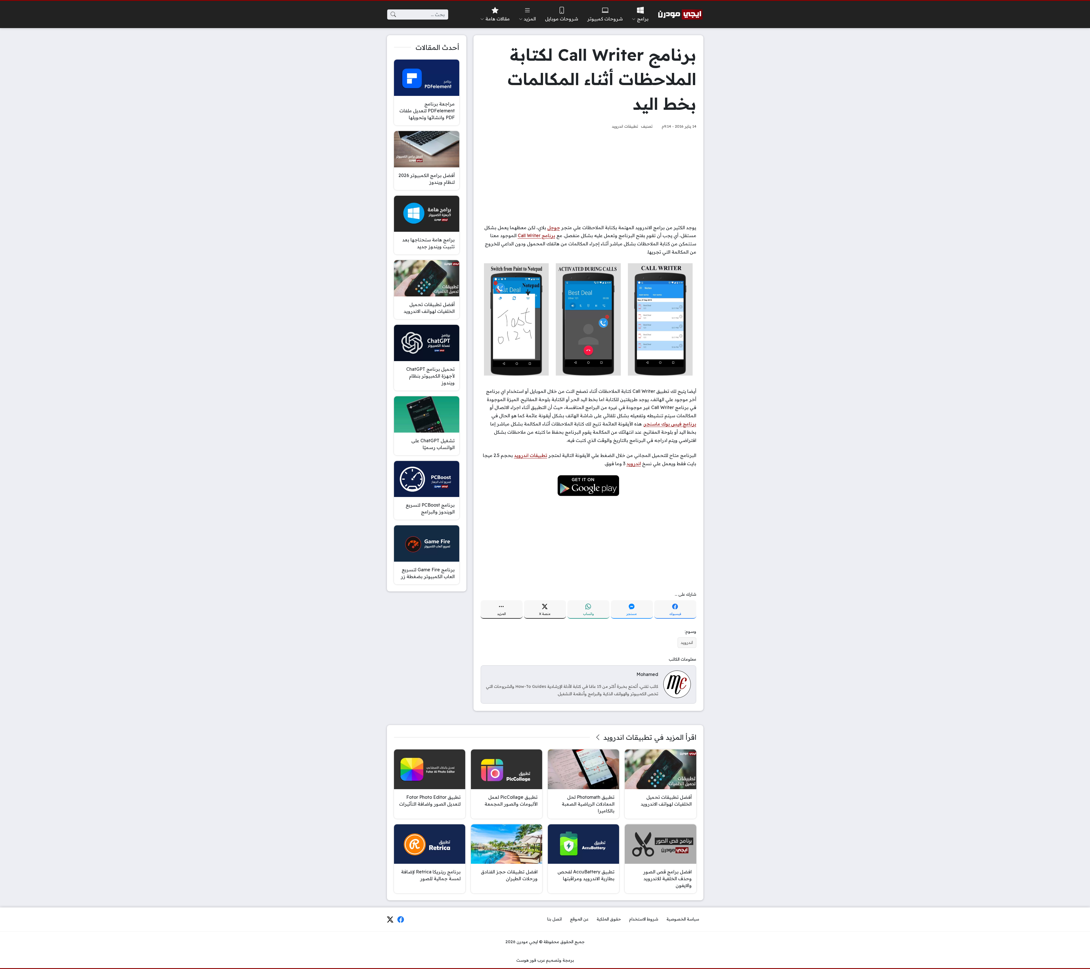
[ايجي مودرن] (680, 14)
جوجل (553, 227)
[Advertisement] (588, 176)
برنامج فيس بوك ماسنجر (670, 424)
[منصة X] (390, 919)
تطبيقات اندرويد (625, 126)
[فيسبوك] (400, 919)
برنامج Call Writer (536, 235)
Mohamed (647, 674)
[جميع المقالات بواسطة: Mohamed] (677, 684)
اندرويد (633, 463)
